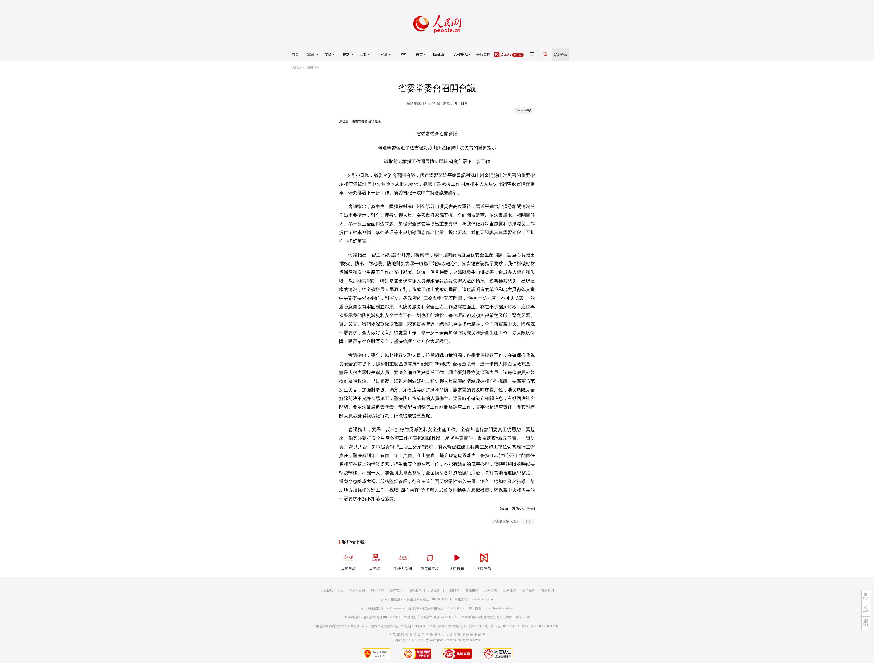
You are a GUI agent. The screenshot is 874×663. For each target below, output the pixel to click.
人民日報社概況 (331, 590)
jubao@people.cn (481, 599)
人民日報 (348, 569)
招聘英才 (396, 590)
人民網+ (375, 569)
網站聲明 (490, 590)
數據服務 (471, 590)
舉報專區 (483, 54)
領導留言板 (430, 569)
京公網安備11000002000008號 (537, 626)
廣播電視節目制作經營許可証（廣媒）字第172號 (495, 617)
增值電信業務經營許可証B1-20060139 (430, 617)
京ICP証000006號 (502, 626)
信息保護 (528, 590)
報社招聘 (377, 590)
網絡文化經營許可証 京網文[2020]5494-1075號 (403, 626)
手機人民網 (403, 569)
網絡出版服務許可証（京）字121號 (463, 626)
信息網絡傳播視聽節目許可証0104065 (342, 626)
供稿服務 (453, 590)
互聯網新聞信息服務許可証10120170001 (372, 617)
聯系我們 (547, 590)
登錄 (563, 54)
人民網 (297, 67)
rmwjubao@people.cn (499, 608)
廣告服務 (415, 590)
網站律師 (509, 590)
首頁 (295, 54)
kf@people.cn (396, 608)
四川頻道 (313, 67)
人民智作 (484, 569)
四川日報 (460, 103)
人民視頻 (457, 569)
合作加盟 (434, 590)
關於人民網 (357, 590)
